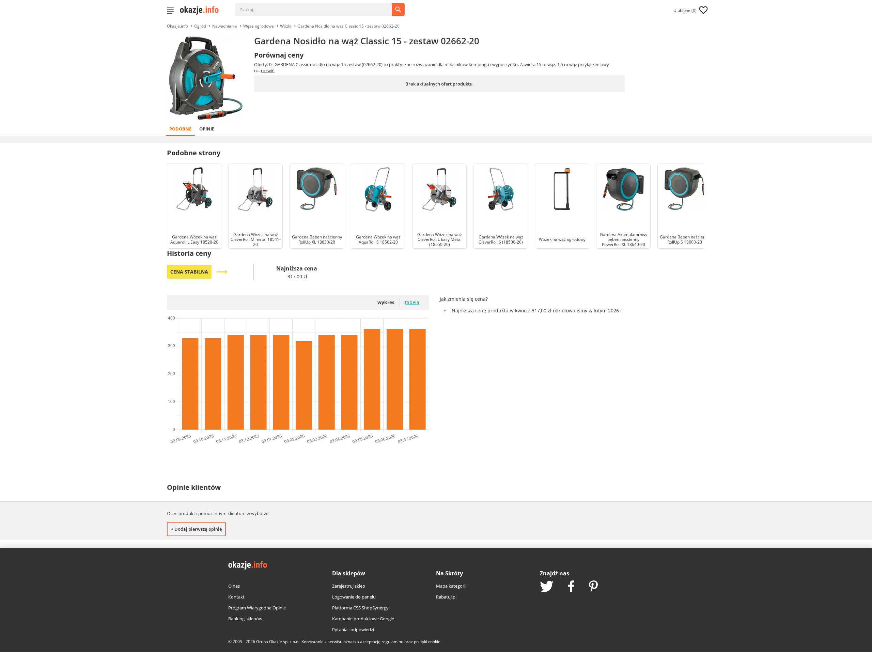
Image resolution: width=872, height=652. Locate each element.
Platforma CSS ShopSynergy (360, 608)
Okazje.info (177, 26)
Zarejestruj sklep (348, 586)
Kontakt (236, 597)
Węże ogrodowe (258, 26)
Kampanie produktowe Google (363, 619)
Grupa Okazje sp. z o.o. (277, 642)
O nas (234, 586)
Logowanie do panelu (354, 597)
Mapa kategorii (451, 586)
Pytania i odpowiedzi (353, 629)
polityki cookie (427, 642)
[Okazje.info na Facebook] (571, 586)
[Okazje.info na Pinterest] (593, 586)
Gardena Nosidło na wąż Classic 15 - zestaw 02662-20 (348, 26)
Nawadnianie (224, 26)
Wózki (285, 26)
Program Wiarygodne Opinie (257, 608)
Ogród (200, 26)
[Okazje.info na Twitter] (547, 587)
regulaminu (392, 642)
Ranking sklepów (245, 619)
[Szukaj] (318, 6)
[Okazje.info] (201, 10)
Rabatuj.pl (446, 597)
